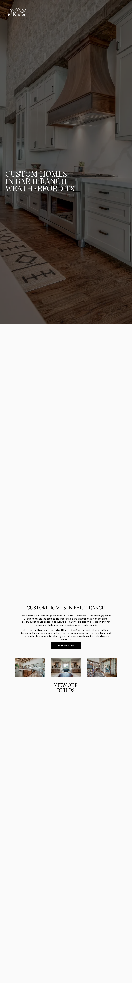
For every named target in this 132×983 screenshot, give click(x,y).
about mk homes (66, 646)
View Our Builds (66, 687)
